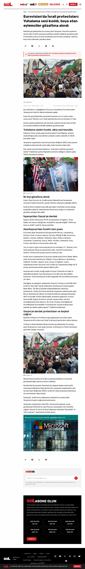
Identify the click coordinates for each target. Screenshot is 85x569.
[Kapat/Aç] (42, 563)
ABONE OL (73, 4)
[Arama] (66, 4)
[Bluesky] (79, 556)
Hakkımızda (27, 553)
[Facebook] (60, 556)
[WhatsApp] (74, 556)
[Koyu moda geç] (63, 4)
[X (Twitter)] (65, 556)
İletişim (35, 553)
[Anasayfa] (7, 558)
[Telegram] (69, 556)
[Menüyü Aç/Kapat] (80, 4)
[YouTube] (66, 561)
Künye (47, 553)
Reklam (42, 553)
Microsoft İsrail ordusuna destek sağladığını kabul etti (45, 418)
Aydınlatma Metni (42, 557)
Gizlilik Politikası (27, 560)
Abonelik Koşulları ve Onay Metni (42, 560)
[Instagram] (55, 556)
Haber (25, 12)
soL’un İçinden (31, 557)
